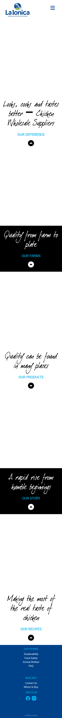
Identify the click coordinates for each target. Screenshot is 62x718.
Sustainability (31, 654)
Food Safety (31, 658)
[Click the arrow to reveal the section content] (31, 143)
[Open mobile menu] (52, 8)
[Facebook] (28, 699)
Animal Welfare (31, 662)
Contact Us (31, 683)
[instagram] (34, 699)
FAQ (31, 666)
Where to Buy (31, 687)
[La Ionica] (17, 10)
